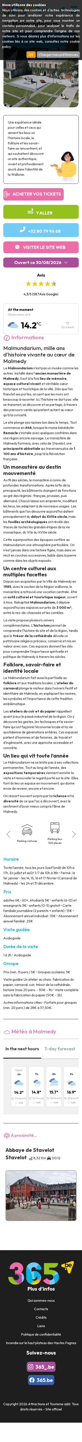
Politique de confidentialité (41, 1334)
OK (31, 54)
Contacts (41, 1309)
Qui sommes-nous (41, 1300)
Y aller (44, 213)
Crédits (41, 1317)
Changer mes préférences (58, 54)
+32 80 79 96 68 (44, 231)
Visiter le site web (44, 247)
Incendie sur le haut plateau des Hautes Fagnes (41, 1343)
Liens (41, 1326)
